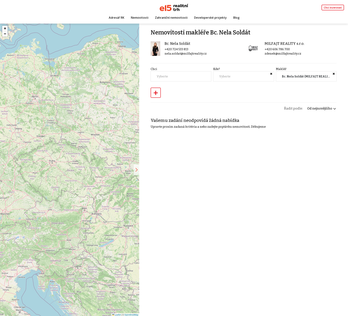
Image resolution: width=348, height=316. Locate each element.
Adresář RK (116, 18)
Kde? (216, 69)
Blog (236, 18)
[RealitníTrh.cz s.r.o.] (174, 7)
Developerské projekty (210, 18)
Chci (154, 69)
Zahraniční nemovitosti (171, 18)
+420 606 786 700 (277, 49)
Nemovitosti (139, 18)
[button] (5, 28)
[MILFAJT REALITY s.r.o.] (253, 48)
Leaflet (117, 314)
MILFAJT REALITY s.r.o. (284, 43)
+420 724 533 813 (176, 49)
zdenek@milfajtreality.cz (283, 53)
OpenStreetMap (131, 314)
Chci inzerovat (333, 7)
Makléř (281, 69)
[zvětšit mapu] (136, 169)
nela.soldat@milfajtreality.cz (186, 53)
